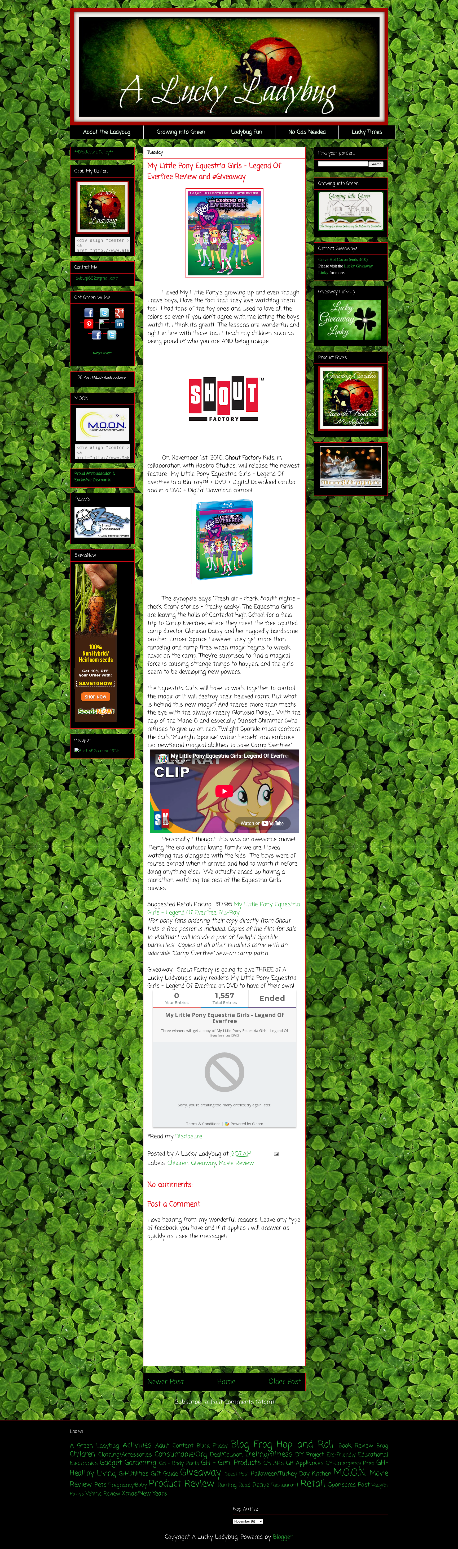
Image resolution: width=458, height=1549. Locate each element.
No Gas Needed (307, 132)
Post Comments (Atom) (242, 1402)
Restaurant (284, 1485)
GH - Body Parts (179, 1464)
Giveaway (203, 1163)
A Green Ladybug (94, 1445)
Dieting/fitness (268, 1454)
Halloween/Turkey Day (280, 1473)
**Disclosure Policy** (93, 152)
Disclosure (188, 1136)
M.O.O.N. (350, 1473)
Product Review (181, 1484)
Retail (313, 1484)
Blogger (283, 1537)
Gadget (111, 1463)
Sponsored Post (349, 1484)
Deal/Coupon (226, 1454)
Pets (100, 1484)
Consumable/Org (181, 1454)
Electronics (84, 1463)
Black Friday (212, 1446)
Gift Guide (164, 1473)
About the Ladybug (106, 132)
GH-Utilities (133, 1473)
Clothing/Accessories (125, 1454)
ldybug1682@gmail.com (96, 278)
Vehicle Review (103, 1494)
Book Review (355, 1445)
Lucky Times (367, 132)
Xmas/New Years (144, 1493)
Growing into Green (181, 132)
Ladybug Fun (246, 132)
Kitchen (321, 1473)
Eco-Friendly (341, 1455)
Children (178, 1163)
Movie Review (236, 1163)
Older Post (285, 1382)
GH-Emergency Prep (350, 1464)
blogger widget (102, 353)
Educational (373, 1454)
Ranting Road (234, 1485)
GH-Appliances (305, 1463)
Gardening (140, 1463)
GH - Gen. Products (231, 1463)
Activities (137, 1445)
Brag (382, 1446)
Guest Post (237, 1474)
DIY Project (310, 1454)
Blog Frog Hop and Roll (282, 1445)
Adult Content (174, 1445)
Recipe (261, 1484)
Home (226, 1382)
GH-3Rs (273, 1463)
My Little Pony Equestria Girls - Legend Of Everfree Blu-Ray (223, 908)
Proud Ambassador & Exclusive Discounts (94, 477)
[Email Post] (275, 1154)
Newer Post (165, 1382)
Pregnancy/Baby (127, 1485)
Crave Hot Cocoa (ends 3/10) (343, 259)
